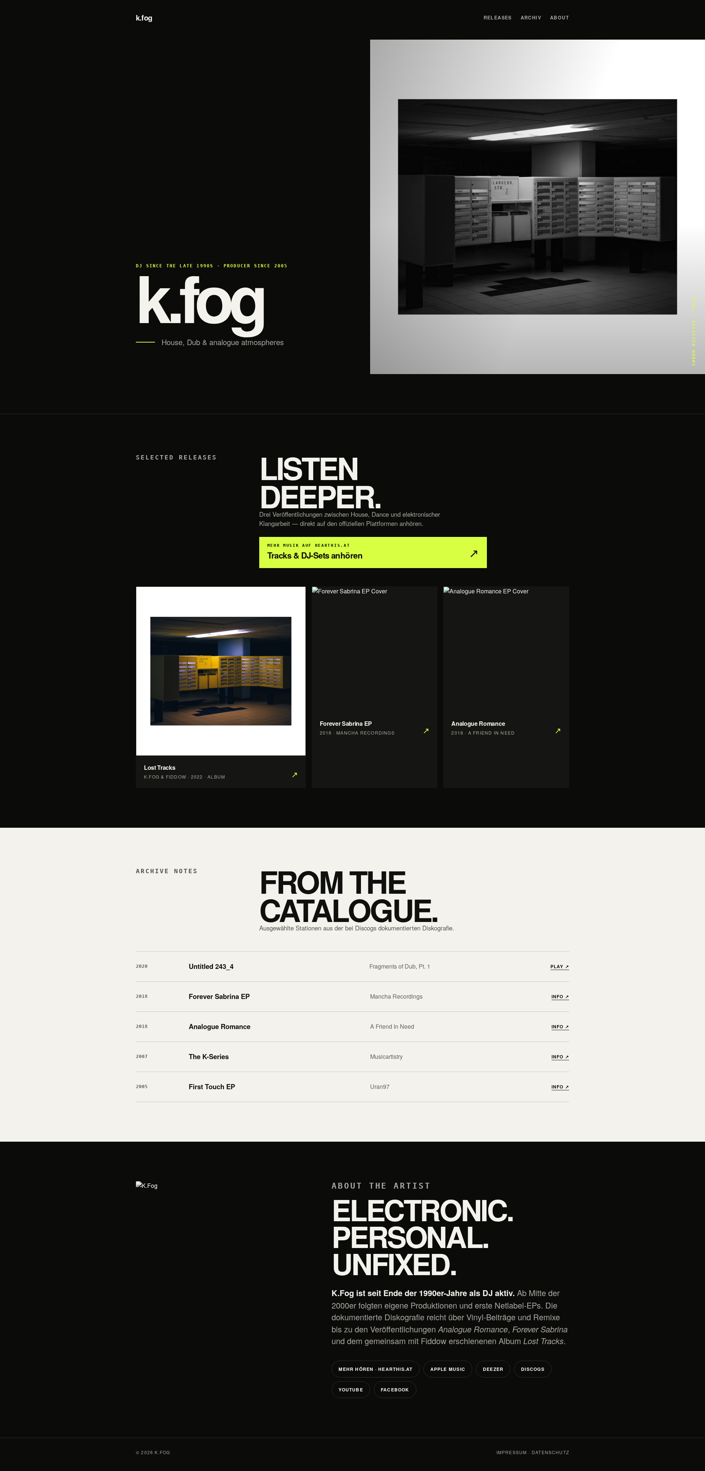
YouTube (351, 1389)
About (559, 17)
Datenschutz (550, 1452)
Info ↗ (560, 996)
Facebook (395, 1389)
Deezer (493, 1369)
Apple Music (447, 1369)
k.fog (144, 17)
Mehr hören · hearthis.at (375, 1369)
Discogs (533, 1369)
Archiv (531, 17)
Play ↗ (559, 966)
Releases (498, 17)
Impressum (511, 1452)
